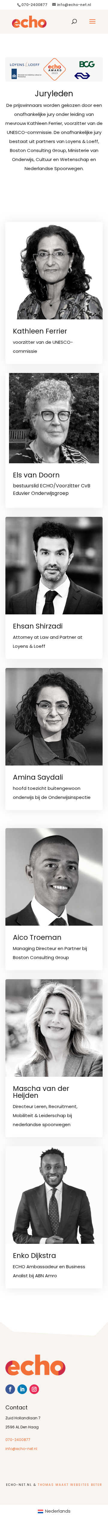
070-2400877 (17, 1440)
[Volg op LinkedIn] (22, 1389)
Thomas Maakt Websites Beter (70, 1485)
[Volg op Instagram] (34, 1389)
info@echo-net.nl (21, 1449)
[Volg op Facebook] (10, 1389)
